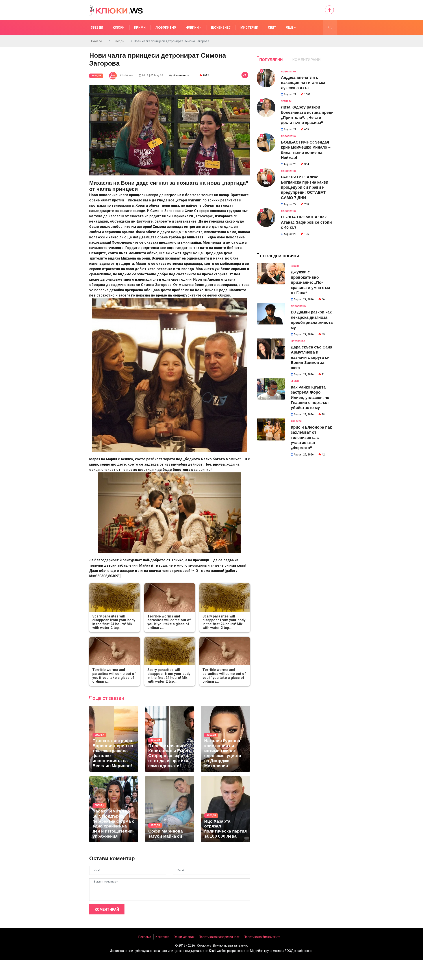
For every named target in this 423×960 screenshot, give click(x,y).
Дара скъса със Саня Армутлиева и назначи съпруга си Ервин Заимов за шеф (311, 357)
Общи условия (184, 937)
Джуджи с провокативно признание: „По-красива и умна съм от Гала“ (310, 282)
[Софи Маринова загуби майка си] (169, 809)
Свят (272, 27)
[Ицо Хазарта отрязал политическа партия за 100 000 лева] (225, 809)
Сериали (286, 101)
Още (290, 27)
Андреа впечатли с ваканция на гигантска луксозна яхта (303, 82)
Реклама (144, 937)
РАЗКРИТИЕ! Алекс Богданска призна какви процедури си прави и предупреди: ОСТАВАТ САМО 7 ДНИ (304, 187)
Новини (192, 27)
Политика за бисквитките (262, 937)
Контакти (162, 937)
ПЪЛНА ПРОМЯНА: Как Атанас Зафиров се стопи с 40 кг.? (306, 222)
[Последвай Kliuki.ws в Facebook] (329, 10)
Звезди (97, 27)
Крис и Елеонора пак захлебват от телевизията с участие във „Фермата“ (311, 437)
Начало (96, 41)
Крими (140, 27)
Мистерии (249, 27)
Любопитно (165, 27)
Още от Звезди (108, 698)
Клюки (118, 27)
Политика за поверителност (219, 937)
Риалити (296, 421)
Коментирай (107, 909)
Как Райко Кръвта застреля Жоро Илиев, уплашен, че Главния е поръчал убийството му (310, 397)
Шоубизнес (221, 27)
